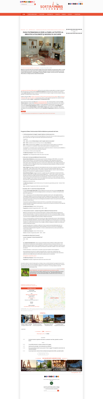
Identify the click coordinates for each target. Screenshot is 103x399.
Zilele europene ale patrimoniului (36, 308)
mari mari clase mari (31, 98)
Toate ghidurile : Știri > (76, 372)
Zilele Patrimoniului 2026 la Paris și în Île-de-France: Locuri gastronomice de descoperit (59, 369)
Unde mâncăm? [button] (32, 14)
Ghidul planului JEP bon (35, 309)
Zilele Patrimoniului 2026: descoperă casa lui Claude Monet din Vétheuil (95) (48, 324)
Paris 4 (28, 308)
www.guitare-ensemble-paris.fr (29, 255)
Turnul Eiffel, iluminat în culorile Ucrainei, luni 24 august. (40, 344)
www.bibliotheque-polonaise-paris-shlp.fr (31, 306)
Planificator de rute (31, 297)
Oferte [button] (70, 14)
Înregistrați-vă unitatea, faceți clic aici (28, 284)
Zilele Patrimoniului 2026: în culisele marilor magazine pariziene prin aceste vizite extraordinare (59, 324)
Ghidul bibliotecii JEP (52, 309)
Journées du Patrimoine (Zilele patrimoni (29, 90)
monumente (37, 96)
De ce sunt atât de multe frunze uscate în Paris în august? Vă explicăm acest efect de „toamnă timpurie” (47, 348)
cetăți (41, 96)
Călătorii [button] (77, 14)
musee (32, 96)
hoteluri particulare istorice (48, 96)
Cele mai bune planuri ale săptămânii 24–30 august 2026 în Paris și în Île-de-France (38, 113)
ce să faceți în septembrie (27, 310)
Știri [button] (24, 14)
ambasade (23, 98)
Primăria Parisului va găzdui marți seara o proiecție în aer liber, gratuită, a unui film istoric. (46, 340)
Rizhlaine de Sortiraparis (34, 68)
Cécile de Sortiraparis (26, 68)
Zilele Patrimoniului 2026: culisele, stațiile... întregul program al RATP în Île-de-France (26, 324)
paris (57, 309)
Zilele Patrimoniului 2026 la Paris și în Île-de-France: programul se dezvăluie (37, 324)
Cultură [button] (41, 14)
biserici (56, 96)
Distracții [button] (50, 14)
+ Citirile (47, 333)
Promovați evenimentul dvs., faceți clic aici (29, 285)
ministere (62, 96)
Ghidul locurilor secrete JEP (56, 308)
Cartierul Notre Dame (46, 308)
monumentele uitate (42, 101)
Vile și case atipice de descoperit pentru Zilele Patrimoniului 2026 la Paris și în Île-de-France (43, 369)
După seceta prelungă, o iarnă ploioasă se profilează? (40, 346)
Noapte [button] (58, 14)
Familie (64, 14)
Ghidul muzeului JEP (44, 309)
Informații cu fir (40, 333)
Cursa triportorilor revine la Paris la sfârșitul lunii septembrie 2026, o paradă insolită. (46, 351)
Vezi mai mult (42, 354)
